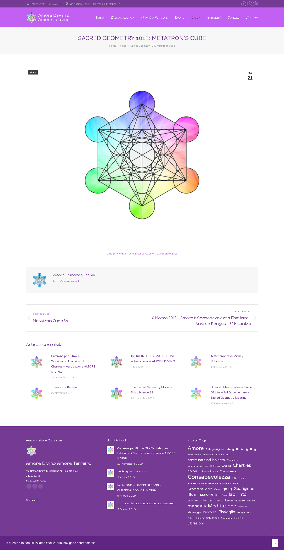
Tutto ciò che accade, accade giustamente (145, 503)
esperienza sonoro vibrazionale (203, 483)
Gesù (217, 489)
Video (33, 72)
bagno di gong (241, 448)
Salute (191, 518)
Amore (196, 448)
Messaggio (194, 512)
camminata (223, 454)
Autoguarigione (215, 449)
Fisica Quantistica (229, 483)
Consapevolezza (209, 477)
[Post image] (36, 362)
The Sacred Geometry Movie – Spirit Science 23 (151, 390)
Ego (234, 478)
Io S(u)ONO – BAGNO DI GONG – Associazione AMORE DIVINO (153, 358)
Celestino (215, 466)
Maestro (240, 500)
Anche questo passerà (131, 471)
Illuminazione (200, 494)
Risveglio (227, 512)
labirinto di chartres (200, 500)
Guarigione (244, 488)
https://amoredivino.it (66, 281)
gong (227, 489)
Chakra (226, 466)
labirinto (238, 494)
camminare (208, 454)
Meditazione (222, 506)
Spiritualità (226, 518)
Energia (242, 478)
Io (216, 495)
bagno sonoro (194, 454)
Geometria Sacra (200, 489)
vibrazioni (196, 523)
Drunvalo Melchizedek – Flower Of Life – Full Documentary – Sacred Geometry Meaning (232, 392)
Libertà (219, 500)
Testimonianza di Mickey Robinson (227, 358)
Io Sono (223, 495)
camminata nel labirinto (206, 460)
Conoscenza (228, 471)
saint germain (244, 512)
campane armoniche (198, 466)
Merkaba (242, 506)
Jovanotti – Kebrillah (64, 387)
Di (141, 253)
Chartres (242, 465)
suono (239, 518)
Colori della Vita (208, 471)
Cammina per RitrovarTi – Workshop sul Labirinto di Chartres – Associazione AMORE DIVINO (73, 364)
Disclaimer (32, 500)
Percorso (210, 512)
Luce (229, 500)
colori (192, 471)
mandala (197, 506)
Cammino (232, 460)
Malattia (251, 500)
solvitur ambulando (207, 518)
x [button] (275, 543)
